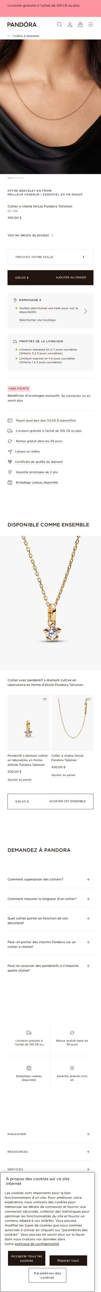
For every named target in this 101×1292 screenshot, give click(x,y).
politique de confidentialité (37, 1244)
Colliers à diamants (26, 36)
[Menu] (90, 24)
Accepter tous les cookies (26, 1258)
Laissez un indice (27, 451)
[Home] (22, 24)
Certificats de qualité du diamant (39, 461)
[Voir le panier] (80, 24)
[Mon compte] (70, 24)
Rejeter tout (68, 1260)
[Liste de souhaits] (45, 699)
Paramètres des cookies (47, 1275)
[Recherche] (59, 24)
